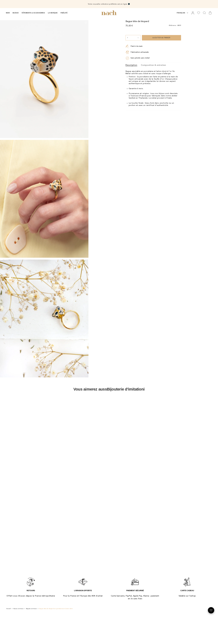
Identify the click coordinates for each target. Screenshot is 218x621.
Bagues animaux (31, 608)
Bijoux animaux (18, 608)
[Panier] (210, 13)
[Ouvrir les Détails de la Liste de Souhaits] (211, 610)
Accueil (8, 608)
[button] (7, 13)
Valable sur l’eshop (187, 596)
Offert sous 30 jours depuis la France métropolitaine (31, 596)
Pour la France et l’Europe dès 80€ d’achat (83, 596)
